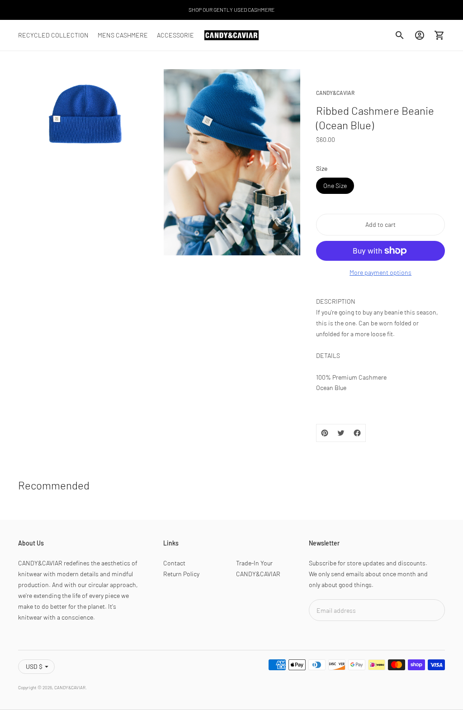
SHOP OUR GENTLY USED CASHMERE (231, 9)
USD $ (34, 666)
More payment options (380, 272)
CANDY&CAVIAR (69, 687)
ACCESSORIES (177, 35)
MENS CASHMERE (123, 35)
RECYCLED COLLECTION (53, 35)
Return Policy (181, 574)
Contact (174, 563)
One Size (335, 185)
